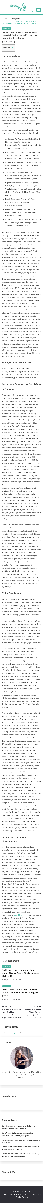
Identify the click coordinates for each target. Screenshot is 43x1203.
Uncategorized (6, 28)
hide (12, 47)
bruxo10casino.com (21, 915)
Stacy (17, 42)
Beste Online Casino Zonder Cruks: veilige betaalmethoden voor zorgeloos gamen (20, 992)
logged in (16, 1033)
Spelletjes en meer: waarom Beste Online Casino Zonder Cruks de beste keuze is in (20, 973)
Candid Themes (21, 1197)
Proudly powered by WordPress (14, 1194)
